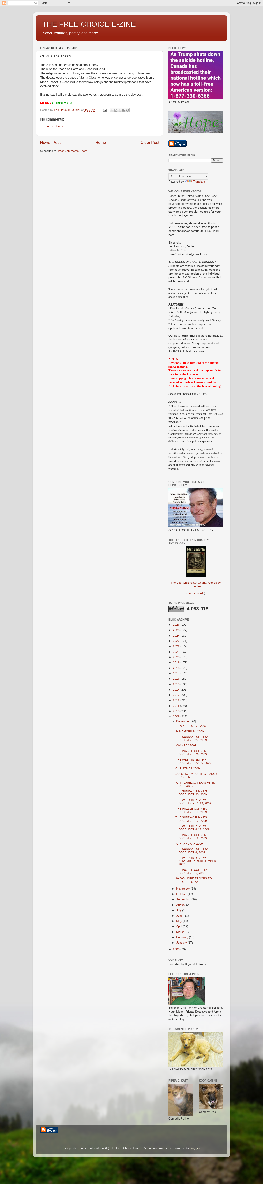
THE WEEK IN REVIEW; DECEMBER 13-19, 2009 (193, 802)
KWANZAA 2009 (185, 745)
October (182, 894)
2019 (176, 662)
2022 (176, 646)
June (179, 915)
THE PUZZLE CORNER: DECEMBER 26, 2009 (191, 752)
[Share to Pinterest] (128, 110)
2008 (176, 949)
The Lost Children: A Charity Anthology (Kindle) (196, 584)
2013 (176, 695)
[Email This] (112, 110)
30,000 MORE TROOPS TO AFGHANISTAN (193, 880)
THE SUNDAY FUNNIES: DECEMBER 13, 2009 (191, 819)
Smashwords (195, 593)
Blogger (195, 1148)
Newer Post (50, 142)
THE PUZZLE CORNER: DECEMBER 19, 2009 (191, 810)
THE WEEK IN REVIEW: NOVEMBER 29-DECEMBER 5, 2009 (197, 861)
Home (100, 142)
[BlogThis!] (116, 110)
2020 (176, 657)
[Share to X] (120, 110)
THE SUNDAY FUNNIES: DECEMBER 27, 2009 (191, 738)
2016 (176, 678)
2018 (176, 668)
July (179, 910)
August (181, 904)
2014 (176, 689)
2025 (176, 630)
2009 (176, 716)
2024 (176, 635)
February (182, 937)
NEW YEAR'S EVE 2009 (191, 726)
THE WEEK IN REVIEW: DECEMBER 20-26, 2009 (193, 761)
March (180, 931)
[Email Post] (104, 110)
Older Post (150, 142)
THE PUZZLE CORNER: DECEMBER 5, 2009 (191, 871)
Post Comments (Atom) (73, 150)
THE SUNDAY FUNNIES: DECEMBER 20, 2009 (191, 793)
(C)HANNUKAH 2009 (189, 843)
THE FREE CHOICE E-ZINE (89, 24)
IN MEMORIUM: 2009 (189, 731)
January (182, 942)
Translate (199, 181)
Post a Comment (56, 126)
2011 (176, 705)
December (183, 721)
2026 (176, 624)
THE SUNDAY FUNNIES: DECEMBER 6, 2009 (191, 850)
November (183, 888)
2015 (176, 684)
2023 (176, 641)
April (179, 926)
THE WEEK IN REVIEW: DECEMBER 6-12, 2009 (192, 828)
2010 (176, 711)
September (183, 899)
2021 (176, 651)
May (179, 921)
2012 (176, 700)
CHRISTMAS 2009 (187, 768)
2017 (176, 673)
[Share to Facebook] (124, 110)
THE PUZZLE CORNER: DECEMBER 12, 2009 (191, 836)
